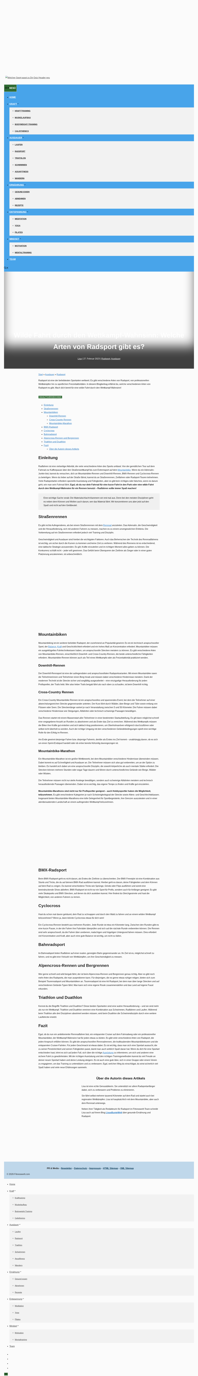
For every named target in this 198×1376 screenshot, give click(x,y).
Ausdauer (15, 138)
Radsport (20, 151)
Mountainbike (124, 470)
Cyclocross (49, 431)
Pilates (19, 232)
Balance (52, 646)
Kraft (13, 104)
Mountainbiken (51, 412)
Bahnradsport (50, 434)
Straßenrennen (51, 409)
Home (12, 97)
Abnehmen (20, 198)
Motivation (21, 246)
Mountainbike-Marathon (60, 423)
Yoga (17, 225)
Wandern (19, 178)
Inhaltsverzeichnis (50, 397)
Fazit (46, 445)
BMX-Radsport (51, 427)
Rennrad (107, 525)
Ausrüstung (108, 1053)
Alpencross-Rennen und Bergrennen (61, 438)
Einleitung (48, 405)
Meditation (20, 219)
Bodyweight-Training (26, 124)
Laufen (18, 144)
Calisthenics (22, 131)
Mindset (14, 239)
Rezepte (19, 205)
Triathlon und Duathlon (55, 442)
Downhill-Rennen (57, 416)
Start (40, 374)
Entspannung (17, 212)
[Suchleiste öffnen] (6, 268)
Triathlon (20, 158)
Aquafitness (21, 171)
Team (12, 259)
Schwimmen (21, 165)
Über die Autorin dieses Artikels (64, 449)
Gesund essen (22, 192)
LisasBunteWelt (114, 1112)
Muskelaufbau (23, 117)
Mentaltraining (23, 252)
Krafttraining (22, 111)
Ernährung (16, 185)
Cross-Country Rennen (60, 420)
